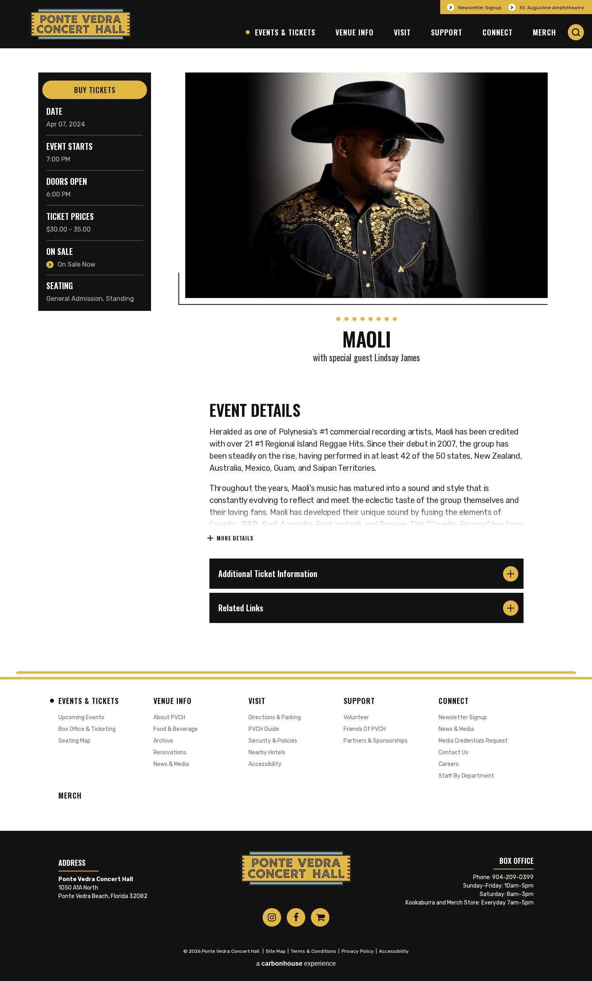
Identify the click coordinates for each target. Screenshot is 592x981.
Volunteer (356, 717)
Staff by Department (466, 775)
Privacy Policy (358, 951)
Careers (449, 764)
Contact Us (453, 752)
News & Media (171, 764)
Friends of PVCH (365, 729)
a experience (296, 963)
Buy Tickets (95, 90)
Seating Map (74, 740)
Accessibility (265, 764)
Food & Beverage (175, 729)
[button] (576, 32)
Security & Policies (272, 740)
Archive (163, 740)
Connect (497, 32)
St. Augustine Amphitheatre (552, 7)
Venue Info (354, 32)
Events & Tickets (285, 32)
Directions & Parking (274, 717)
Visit (402, 32)
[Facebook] (296, 917)
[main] (296, 359)
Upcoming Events (81, 717)
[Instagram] (272, 917)
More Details (235, 538)
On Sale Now (76, 264)
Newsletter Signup (479, 7)
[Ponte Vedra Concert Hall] (80, 24)
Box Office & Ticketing (87, 729)
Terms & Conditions (313, 951)
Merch (544, 32)
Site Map (276, 951)
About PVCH (169, 717)
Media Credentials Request (473, 740)
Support (446, 32)
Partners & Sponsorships (376, 740)
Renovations (169, 752)
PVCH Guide (263, 729)
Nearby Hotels (266, 752)
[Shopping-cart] (320, 917)
